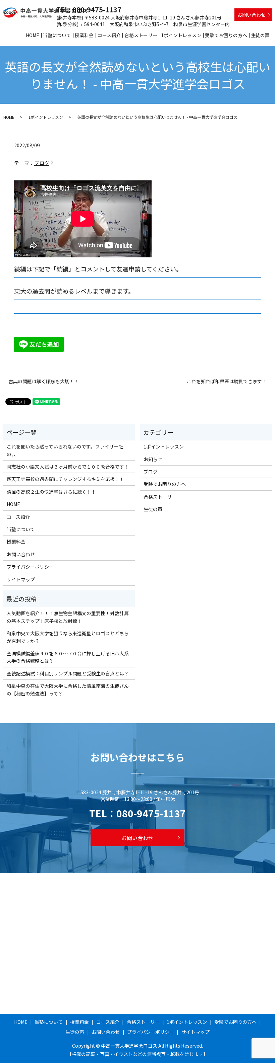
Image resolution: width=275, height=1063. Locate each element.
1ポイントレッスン (181, 35)
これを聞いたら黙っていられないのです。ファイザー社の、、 (65, 450)
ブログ (41, 162)
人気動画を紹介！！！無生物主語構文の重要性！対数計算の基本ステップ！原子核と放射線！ (68, 617)
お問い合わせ (251, 14)
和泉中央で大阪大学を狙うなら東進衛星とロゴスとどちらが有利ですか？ (68, 637)
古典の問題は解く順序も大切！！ (43, 381)
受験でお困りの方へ (226, 35)
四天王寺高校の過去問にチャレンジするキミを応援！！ (65, 479)
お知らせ (153, 459)
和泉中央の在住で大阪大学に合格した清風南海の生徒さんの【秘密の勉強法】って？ (68, 689)
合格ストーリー (140, 35)
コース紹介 (109, 35)
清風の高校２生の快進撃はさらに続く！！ (51, 491)
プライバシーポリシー (30, 566)
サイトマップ (21, 579)
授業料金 (84, 35)
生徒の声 (260, 35)
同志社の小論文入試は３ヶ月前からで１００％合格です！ (68, 466)
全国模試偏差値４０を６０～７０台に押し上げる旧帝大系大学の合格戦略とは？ (68, 657)
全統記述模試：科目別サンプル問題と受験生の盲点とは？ (68, 673)
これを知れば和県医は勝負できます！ (227, 381)
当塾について (57, 35)
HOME (32, 35)
